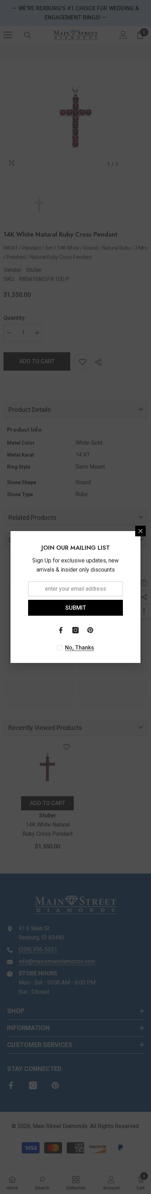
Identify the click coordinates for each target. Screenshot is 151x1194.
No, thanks (79, 647)
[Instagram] (75, 630)
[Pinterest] (90, 630)
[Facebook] (60, 630)
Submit (75, 607)
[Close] (140, 531)
